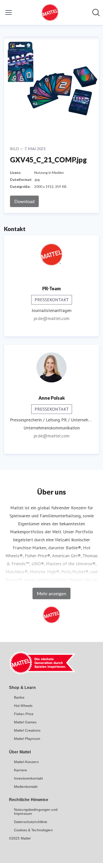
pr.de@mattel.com (52, 318)
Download (24, 201)
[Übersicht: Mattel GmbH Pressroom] (50, 12)
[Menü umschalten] (8, 12)
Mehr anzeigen (51, 593)
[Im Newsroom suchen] (96, 12)
